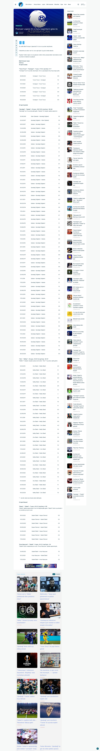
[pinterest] (16, 45)
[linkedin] (16, 50)
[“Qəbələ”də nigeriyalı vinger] (69, 118)
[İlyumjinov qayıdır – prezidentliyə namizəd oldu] (69, 166)
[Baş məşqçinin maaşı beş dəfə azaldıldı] (69, 265)
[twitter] (16, 43)
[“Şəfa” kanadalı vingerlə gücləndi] (69, 143)
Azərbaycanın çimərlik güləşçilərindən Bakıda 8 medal (79, 208)
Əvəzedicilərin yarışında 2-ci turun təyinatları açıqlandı (78, 305)
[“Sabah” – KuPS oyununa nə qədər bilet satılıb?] (69, 37)
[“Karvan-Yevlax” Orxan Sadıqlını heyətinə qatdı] (69, 84)
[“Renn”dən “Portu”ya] (69, 449)
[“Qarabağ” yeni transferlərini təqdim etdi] (50, 686)
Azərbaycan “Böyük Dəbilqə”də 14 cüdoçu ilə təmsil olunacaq (78, 481)
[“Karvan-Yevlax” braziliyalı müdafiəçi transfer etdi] (69, 297)
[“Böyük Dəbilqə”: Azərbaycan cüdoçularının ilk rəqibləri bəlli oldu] (69, 231)
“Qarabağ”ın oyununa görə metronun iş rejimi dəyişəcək (79, 397)
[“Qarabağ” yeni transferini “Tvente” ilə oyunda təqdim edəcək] (50, 710)
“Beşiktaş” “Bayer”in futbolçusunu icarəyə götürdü (78, 424)
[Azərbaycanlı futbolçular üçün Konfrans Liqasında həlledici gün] (69, 455)
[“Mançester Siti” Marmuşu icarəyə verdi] (69, 216)
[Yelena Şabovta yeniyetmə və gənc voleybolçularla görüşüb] (69, 341)
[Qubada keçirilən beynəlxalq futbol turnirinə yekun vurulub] (69, 242)
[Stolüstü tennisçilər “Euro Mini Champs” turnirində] (69, 441)
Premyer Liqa (19, 25)
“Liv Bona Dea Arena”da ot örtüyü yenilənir (78, 22)
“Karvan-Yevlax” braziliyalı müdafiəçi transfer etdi (78, 297)
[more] (16, 54)
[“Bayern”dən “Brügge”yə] (69, 360)
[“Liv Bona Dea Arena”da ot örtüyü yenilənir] (69, 22)
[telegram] (16, 47)
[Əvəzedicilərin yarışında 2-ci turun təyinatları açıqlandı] (69, 305)
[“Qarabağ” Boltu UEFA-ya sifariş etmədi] (27, 636)
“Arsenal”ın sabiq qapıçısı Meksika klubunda (77, 76)
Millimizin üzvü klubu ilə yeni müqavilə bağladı (78, 333)
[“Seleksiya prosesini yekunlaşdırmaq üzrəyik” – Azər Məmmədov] (69, 91)
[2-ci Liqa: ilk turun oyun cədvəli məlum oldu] (69, 313)
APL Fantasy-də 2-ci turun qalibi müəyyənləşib (78, 289)
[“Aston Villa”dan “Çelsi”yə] (69, 46)
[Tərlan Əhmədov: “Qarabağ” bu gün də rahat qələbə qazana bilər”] (50, 736)
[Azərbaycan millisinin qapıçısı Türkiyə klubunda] (69, 191)
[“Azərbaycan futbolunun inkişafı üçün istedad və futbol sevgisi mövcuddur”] (50, 610)
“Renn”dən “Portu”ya (78, 448)
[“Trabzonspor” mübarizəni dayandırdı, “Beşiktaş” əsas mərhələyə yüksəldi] (27, 660)
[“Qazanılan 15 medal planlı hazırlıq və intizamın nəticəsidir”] (69, 472)
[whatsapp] (16, 52)
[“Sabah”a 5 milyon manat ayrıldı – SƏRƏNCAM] (69, 415)
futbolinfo (21, 32)
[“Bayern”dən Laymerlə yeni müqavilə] (69, 16)
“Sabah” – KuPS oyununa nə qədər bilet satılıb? (79, 37)
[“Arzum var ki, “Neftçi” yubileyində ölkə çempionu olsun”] (27, 584)
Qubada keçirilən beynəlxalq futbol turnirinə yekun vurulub (79, 242)
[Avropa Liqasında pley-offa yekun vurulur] (69, 465)
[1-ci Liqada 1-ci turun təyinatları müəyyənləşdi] (69, 272)
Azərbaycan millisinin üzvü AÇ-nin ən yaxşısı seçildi (79, 175)
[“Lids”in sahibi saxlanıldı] (69, 489)
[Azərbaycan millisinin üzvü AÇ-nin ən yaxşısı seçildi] (69, 174)
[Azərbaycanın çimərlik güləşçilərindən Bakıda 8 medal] (69, 208)
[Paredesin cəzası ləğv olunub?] (69, 52)
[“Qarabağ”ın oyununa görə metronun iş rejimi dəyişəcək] (69, 397)
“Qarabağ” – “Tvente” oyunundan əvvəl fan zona (78, 496)
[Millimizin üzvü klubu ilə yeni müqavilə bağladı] (69, 333)
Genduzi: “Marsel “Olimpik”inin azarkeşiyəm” (77, 432)
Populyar (58, 574)
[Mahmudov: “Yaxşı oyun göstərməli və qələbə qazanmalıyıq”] (50, 584)
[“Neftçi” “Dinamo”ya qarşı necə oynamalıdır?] (27, 610)
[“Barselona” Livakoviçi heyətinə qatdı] (69, 390)
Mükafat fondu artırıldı (78, 319)
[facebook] (16, 40)
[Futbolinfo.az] (20, 4)
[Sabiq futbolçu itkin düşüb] (69, 326)
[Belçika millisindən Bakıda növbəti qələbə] (69, 250)
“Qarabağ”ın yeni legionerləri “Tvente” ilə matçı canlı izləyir (79, 223)
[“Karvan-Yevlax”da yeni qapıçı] (69, 159)
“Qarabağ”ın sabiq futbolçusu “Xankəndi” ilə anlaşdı (78, 280)
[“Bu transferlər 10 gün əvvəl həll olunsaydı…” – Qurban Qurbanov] (50, 660)
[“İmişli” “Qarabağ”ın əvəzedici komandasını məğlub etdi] (69, 109)
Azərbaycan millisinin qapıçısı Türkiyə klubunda (78, 191)
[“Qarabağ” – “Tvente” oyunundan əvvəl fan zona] (69, 495)
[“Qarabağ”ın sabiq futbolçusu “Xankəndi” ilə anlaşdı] (69, 280)
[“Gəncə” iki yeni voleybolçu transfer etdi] (69, 257)
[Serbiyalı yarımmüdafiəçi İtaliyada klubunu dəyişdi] (69, 366)
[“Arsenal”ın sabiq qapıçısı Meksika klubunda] (69, 76)
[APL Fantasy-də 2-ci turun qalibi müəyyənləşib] (69, 288)
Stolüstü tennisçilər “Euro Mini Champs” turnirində (78, 441)
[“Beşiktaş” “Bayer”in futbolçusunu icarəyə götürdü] (69, 424)
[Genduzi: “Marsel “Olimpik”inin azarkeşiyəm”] (69, 432)
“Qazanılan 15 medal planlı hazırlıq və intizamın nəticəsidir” (78, 472)
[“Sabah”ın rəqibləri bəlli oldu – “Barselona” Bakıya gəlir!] (27, 710)
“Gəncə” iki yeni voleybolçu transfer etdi (78, 257)
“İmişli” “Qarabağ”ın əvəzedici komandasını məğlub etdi (79, 109)
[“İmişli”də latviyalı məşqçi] (69, 31)
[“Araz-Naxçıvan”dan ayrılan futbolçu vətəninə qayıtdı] (69, 101)
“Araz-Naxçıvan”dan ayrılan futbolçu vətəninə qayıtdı (78, 101)
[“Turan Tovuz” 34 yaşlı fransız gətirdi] (50, 636)
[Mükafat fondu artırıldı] (69, 320)
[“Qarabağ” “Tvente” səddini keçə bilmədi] (27, 686)
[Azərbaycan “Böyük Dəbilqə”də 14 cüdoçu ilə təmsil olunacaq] (69, 480)
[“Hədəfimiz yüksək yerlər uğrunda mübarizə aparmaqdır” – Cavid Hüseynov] (69, 133)
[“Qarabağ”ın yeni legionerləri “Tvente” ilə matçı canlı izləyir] (69, 223)
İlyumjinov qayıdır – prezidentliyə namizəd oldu (78, 166)
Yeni (54, 574)
